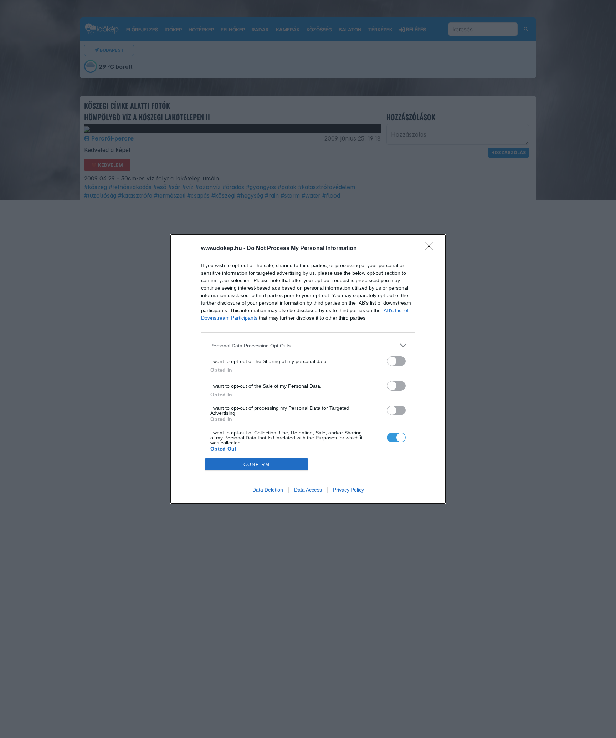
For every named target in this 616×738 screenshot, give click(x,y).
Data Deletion (267, 490)
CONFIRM (256, 464)
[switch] (396, 361)
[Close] (431, 248)
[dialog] (308, 369)
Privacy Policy (348, 490)
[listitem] (308, 345)
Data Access (308, 490)
